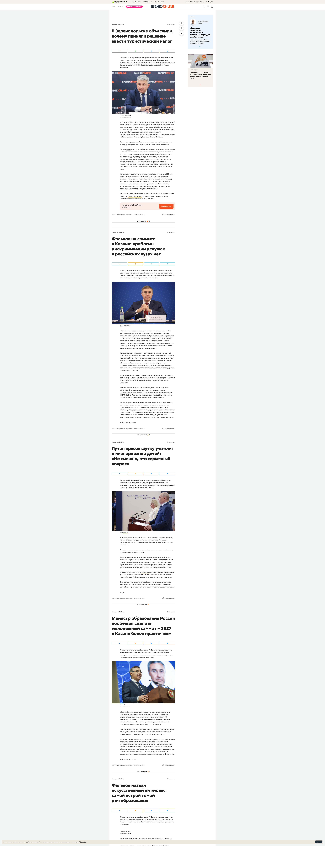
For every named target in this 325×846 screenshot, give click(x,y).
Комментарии (143, 221)
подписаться (166, 206)
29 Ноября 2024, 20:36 (118, 24)
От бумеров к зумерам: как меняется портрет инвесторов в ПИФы (199, 74)
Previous (190, 47)
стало (128, 149)
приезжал (141, 402)
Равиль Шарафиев (203, 21)
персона (192, 17)
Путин (122, 592)
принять (319, 842)
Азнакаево (138, 196)
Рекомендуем (194, 69)
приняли (123, 189)
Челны (187, 1)
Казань (114, 6)
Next (211, 47)
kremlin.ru (125, 532)
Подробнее (83, 842)
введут (122, 176)
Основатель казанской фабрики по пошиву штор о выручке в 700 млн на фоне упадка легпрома (200, 41)
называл (123, 562)
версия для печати (170, 214)
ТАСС (151, 487)
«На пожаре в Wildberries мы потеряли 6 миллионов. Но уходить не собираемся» (200, 32)
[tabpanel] (201, 31)
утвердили (145, 572)
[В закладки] (181, 28)
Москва (196, 1)
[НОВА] (134, 7)
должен (142, 390)
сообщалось (129, 194)
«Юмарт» (200, 23)
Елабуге (131, 196)
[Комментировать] (181, 23)
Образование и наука (128, 422)
